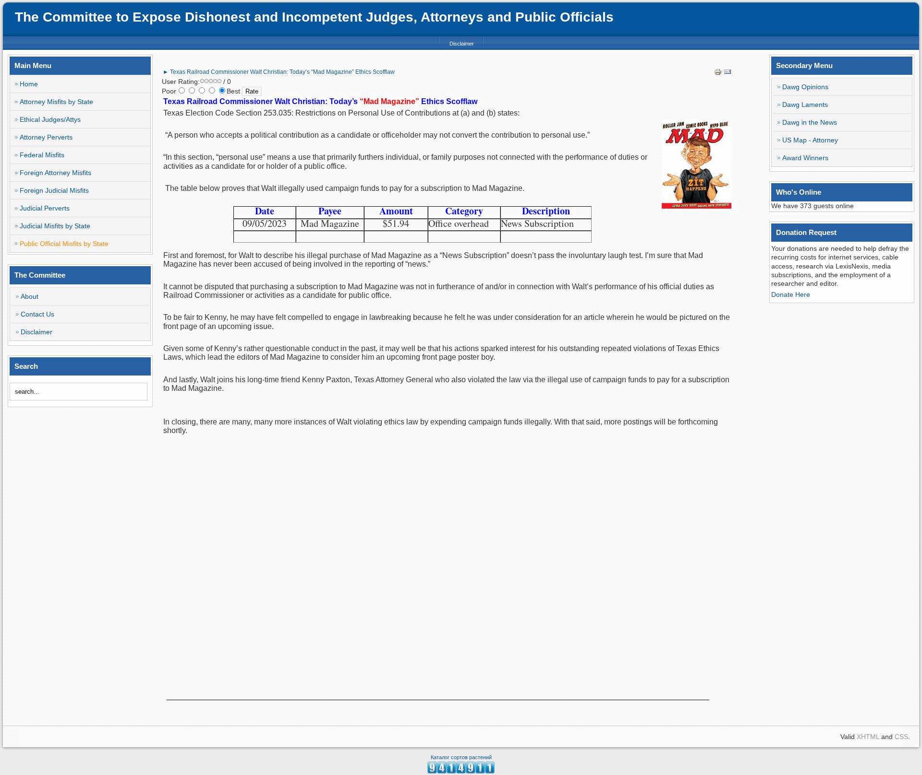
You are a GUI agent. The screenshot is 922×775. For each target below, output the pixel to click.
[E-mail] (727, 73)
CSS (901, 736)
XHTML (868, 736)
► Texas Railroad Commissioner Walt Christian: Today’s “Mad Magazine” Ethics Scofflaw (279, 72)
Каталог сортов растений (461, 757)
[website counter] (461, 771)
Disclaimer (461, 44)
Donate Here (790, 294)
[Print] (718, 73)
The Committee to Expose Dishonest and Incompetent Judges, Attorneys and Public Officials (314, 17)
